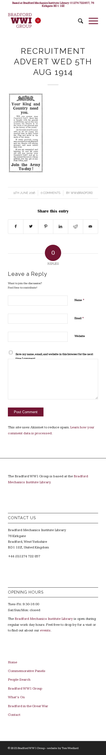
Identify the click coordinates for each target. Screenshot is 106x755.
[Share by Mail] (90, 227)
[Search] (78, 21)
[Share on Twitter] (30, 227)
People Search (19, 679)
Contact (14, 715)
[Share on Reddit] (75, 227)
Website (79, 336)
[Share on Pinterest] (45, 227)
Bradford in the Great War (28, 706)
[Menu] (90, 21)
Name (79, 300)
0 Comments (50, 192)
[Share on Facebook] (15, 227)
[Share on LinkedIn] (60, 227)
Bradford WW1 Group (25, 688)
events (45, 630)
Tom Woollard (70, 748)
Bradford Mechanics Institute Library (44, 619)
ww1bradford (82, 192)
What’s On (16, 697)
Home (12, 662)
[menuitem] (78, 21)
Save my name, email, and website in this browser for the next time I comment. (54, 356)
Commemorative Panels (26, 671)
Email (79, 318)
